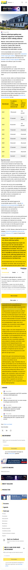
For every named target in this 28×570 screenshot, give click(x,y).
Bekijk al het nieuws (5, 471)
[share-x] (2, 430)
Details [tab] (14, 272)
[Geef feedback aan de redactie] (4, 540)
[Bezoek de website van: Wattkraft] (14, 461)
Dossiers (6, 503)
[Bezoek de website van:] (14, 477)
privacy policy (11, 453)
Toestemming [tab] (5, 272)
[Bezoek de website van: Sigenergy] (14, 497)
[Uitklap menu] (26, 2)
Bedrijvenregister (6, 528)
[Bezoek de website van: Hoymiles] (14, 8)
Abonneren (4, 523)
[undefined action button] (24, 555)
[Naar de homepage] (4, 2)
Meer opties (13, 300)
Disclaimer (4, 516)
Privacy (4, 513)
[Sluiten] (24, 548)
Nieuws (10, 2)
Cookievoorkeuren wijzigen (8, 533)
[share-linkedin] (6, 430)
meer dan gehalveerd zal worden (12, 309)
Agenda (5, 507)
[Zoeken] (22, 2)
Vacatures (4, 526)
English (4, 535)
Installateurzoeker (6, 530)
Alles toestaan (14, 295)
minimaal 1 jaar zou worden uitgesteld (10, 59)
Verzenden (14, 559)
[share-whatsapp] (10, 430)
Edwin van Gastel (8, 424)
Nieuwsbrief (5, 518)
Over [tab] (23, 272)
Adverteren (4, 521)
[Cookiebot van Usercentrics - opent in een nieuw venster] (20, 269)
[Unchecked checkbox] (4, 562)
